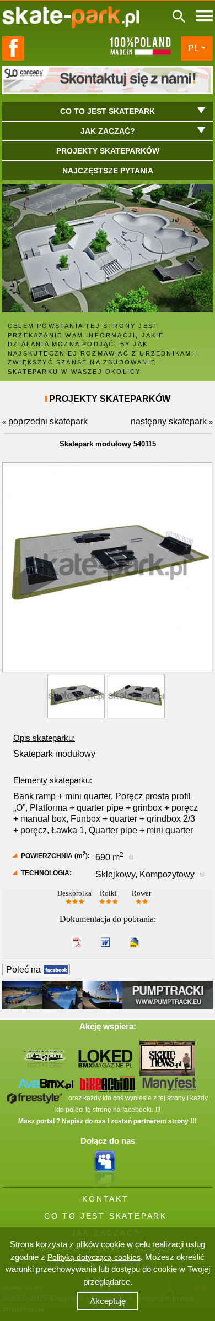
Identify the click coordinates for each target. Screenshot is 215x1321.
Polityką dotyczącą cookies (94, 1257)
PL (193, 48)
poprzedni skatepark (48, 421)
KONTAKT (105, 1198)
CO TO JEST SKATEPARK (105, 1215)
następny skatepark (169, 421)
